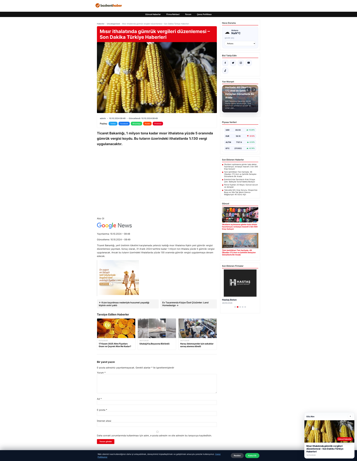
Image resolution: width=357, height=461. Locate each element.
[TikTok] (225, 70)
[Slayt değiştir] (235, 307)
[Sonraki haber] (253, 89)
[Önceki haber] (247, 89)
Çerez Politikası (204, 14)
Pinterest (157, 124)
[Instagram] (241, 63)
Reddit (147, 124)
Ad (99, 398)
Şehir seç (230, 38)
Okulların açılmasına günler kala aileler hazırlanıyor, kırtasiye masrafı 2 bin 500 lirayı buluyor (241, 166)
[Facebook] (225, 63)
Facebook (124, 124)
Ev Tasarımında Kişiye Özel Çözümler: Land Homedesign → (185, 304)
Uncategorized (113, 24)
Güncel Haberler (153, 14)
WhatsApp (136, 124)
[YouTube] (248, 63)
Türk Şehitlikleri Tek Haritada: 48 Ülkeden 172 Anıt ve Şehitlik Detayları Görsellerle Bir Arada (240, 174)
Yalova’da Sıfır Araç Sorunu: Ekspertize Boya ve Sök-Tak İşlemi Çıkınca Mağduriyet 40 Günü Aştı (240, 192)
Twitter (113, 124)
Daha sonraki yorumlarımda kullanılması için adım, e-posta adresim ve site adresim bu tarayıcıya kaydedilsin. (154, 435)
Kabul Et (252, 455)
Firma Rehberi (173, 14)
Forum (188, 14)
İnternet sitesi (104, 420)
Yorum (101, 372)
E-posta (102, 409)
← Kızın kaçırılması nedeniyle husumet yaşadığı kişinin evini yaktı (124, 304)
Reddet (237, 455)
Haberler (100, 24)
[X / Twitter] (233, 63)
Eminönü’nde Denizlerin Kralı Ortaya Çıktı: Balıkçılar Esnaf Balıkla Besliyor (239, 180)
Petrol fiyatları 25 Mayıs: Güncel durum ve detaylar (241, 186)
